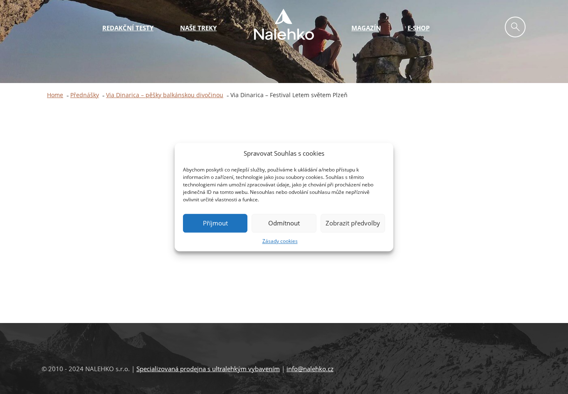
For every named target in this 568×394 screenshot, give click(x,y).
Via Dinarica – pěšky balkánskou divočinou (164, 95)
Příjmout (215, 223)
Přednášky (84, 95)
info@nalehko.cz (309, 369)
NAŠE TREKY (198, 28)
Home (55, 95)
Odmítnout (284, 223)
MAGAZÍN (366, 28)
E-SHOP (418, 28)
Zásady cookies (280, 241)
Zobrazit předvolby (353, 223)
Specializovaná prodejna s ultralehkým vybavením (208, 369)
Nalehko (284, 24)
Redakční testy (127, 28)
